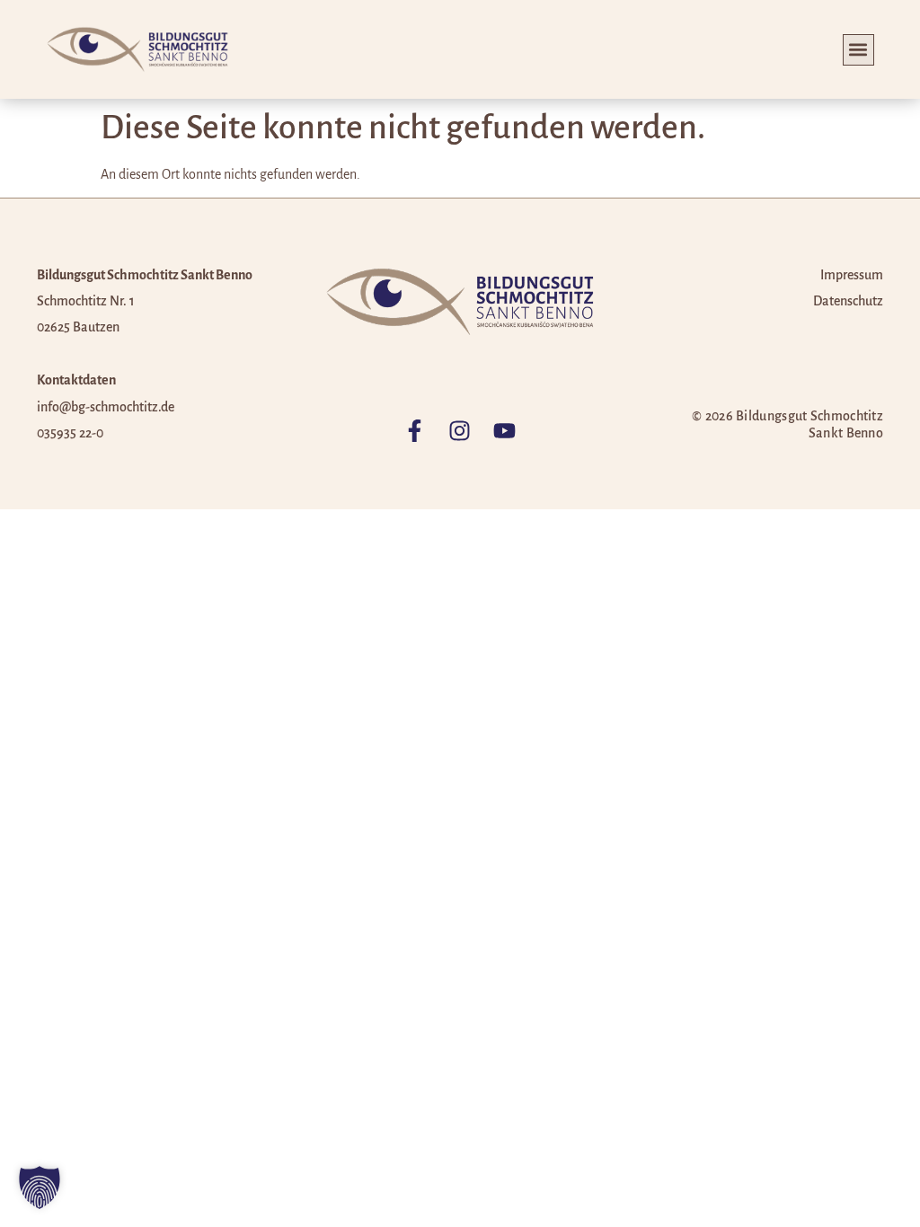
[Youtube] (504, 430)
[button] (858, 50)
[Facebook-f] (414, 430)
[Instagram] (459, 430)
